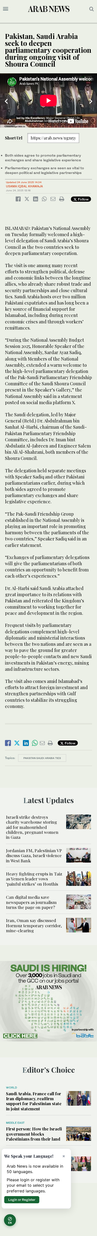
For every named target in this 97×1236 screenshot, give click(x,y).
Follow (83, 199)
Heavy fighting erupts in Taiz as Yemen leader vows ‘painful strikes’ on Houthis (34, 879)
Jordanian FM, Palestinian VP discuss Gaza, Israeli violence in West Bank (34, 855)
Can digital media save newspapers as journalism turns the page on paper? (31, 902)
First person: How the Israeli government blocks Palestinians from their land (34, 1134)
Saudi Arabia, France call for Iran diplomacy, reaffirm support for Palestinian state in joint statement (33, 1101)
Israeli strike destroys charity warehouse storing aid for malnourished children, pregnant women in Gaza (32, 827)
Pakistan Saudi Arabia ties (42, 758)
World (11, 1087)
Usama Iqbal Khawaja (24, 186)
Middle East (15, 1122)
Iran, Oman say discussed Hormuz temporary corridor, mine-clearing (34, 925)
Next (91, 101)
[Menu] (5, 9)
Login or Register (21, 1200)
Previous (6, 101)
